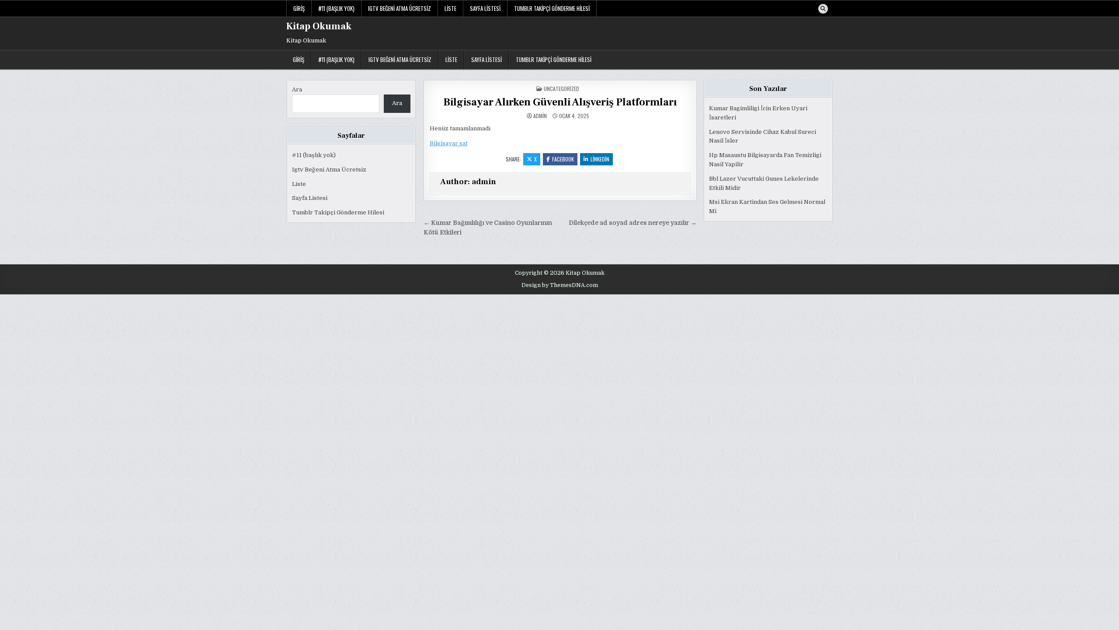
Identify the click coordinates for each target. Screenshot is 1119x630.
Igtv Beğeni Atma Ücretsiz (399, 8)
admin (540, 116)
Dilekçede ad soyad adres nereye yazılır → (633, 223)
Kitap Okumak (318, 26)
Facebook (563, 159)
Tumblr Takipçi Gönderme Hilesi (552, 8)
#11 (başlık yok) (336, 8)
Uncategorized (561, 88)
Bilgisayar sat (449, 143)
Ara (297, 89)
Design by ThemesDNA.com (559, 285)
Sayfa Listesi (485, 8)
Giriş (299, 8)
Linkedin (600, 159)
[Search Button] (823, 9)
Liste (450, 8)
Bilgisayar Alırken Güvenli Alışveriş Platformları (560, 102)
